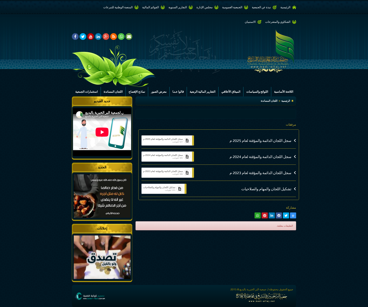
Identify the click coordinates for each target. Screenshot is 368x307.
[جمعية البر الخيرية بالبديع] (250, 50)
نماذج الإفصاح (137, 91)
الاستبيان (250, 21)
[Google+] (106, 36)
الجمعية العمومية (232, 7)
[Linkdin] (98, 36)
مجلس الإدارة (204, 7)
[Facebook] (75, 36)
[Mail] (129, 36)
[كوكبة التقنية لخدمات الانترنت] (90, 296)
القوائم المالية (150, 7)
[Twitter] (83, 36)
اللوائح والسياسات (257, 91)
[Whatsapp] (121, 36)
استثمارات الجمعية (86, 91)
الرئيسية (285, 7)
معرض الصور (159, 91)
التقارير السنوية (177, 7)
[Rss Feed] (113, 36)
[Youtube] (90, 36)
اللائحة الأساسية (283, 91)
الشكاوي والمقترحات (277, 21)
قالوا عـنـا (178, 91)
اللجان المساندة (113, 91)
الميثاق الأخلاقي (230, 91)
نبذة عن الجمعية (261, 7)
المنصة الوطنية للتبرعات (118, 7)
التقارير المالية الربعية (202, 91)
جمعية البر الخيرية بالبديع (253, 289)
